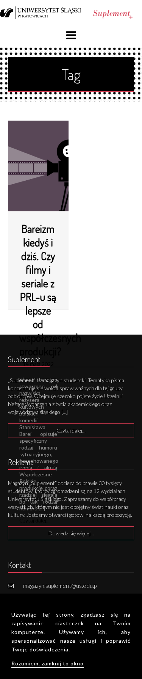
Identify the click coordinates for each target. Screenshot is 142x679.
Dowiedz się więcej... (71, 533)
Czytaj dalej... (71, 430)
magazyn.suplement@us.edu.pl (60, 585)
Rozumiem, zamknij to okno (47, 663)
